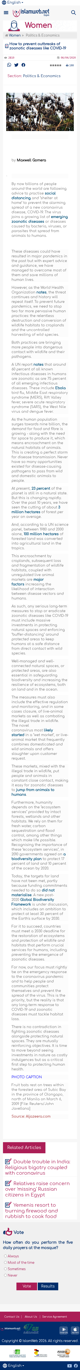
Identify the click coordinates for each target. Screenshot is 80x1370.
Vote (27, 1286)
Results (48, 1286)
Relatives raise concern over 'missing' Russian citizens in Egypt (37, 1189)
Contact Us (11, 1316)
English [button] (14, 2)
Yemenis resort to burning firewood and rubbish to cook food (31, 1211)
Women (37, 25)
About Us (31, 1316)
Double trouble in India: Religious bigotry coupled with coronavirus (37, 1167)
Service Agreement (54, 1316)
